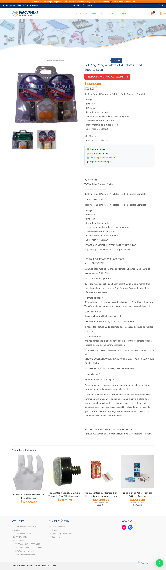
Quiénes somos (58, 527)
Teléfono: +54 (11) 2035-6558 (27, 544)
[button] (159, 563)
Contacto (56, 537)
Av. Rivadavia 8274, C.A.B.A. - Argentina (21, 5)
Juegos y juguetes (101, 140)
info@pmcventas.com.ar (25, 551)
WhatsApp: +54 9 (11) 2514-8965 (28, 548)
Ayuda (54, 530)
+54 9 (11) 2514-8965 (84, 5)
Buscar (116, 60)
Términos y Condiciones (62, 534)
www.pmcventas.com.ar (25, 555)
